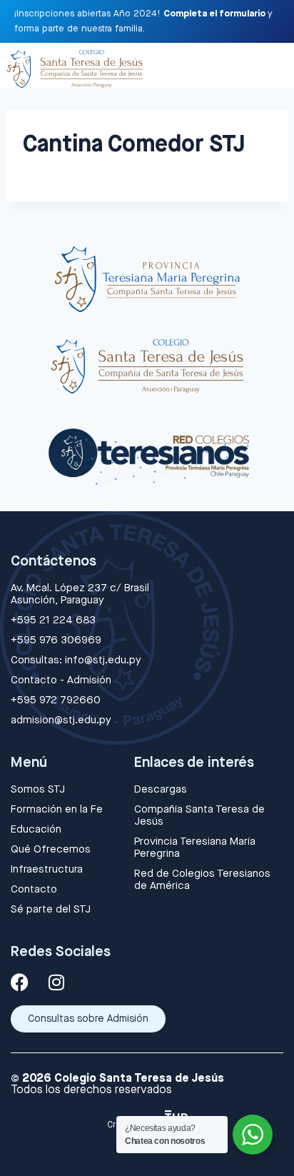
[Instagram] (56, 982)
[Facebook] (20, 982)
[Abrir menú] (271, 65)
